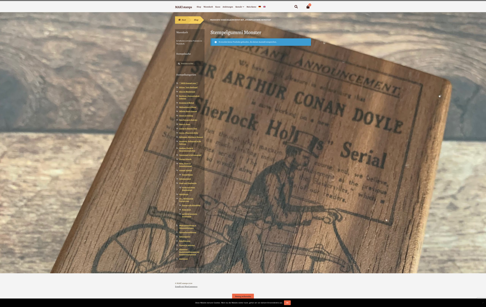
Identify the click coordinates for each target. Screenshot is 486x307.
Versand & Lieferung (187, 245)
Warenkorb (208, 6)
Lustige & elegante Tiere (188, 128)
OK (287, 303)
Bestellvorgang (184, 241)
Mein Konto (251, 6)
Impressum (183, 259)
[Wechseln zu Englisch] (264, 7)
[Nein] (483, 302)
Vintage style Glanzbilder (191, 205)
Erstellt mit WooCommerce (186, 286)
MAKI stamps (183, 7)
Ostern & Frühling (186, 115)
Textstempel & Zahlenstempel (190, 155)
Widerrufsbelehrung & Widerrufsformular (187, 226)
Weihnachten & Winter (187, 107)
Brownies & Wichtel (186, 103)
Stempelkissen (187, 174)
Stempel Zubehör (185, 170)
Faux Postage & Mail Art (188, 120)
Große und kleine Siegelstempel (188, 188)
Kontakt (238, 6)
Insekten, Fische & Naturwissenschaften (187, 149)
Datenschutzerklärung (187, 232)
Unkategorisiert (185, 179)
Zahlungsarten (184, 236)
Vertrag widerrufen (243, 296)
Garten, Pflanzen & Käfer (188, 133)
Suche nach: (296, 7)
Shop (199, 6)
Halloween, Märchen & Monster (191, 137)
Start (184, 19)
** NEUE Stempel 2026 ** (188, 83)
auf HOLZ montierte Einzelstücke (189, 215)
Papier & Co (186, 209)
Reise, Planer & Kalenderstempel (185, 164)
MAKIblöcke (183, 194)
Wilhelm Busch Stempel (188, 111)
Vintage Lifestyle (185, 159)
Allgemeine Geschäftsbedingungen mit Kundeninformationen (189, 252)
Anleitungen (228, 6)
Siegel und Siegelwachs (188, 183)
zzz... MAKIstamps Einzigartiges (186, 199)
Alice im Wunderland (187, 91)
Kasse (217, 6)
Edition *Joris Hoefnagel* (188, 87)
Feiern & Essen (184, 124)
